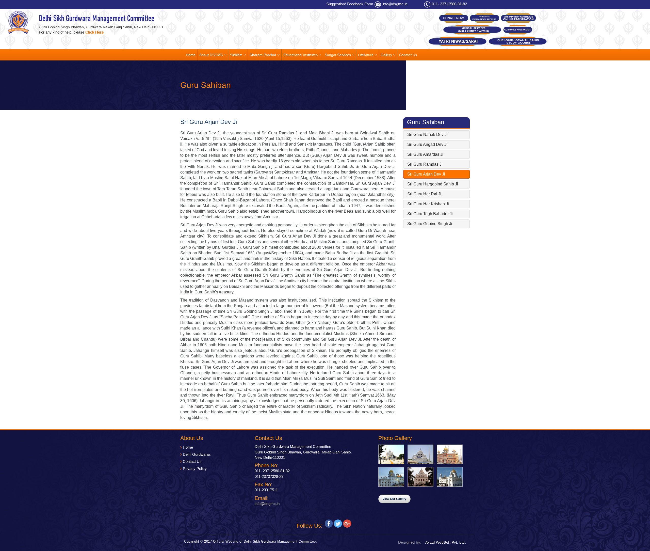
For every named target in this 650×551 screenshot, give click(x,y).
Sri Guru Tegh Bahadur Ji (430, 214)
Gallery (387, 55)
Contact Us (408, 55)
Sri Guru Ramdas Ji (425, 164)
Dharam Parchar (263, 55)
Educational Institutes (301, 55)
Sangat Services (338, 55)
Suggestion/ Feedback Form (349, 4)
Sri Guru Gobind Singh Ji (429, 224)
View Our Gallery (394, 499)
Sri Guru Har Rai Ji (424, 194)
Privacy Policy (195, 468)
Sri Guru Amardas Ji (425, 154)
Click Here (94, 32)
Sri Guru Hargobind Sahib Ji (432, 184)
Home (191, 55)
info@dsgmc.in (394, 4)
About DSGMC (211, 55)
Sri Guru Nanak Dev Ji (427, 134)
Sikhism (236, 55)
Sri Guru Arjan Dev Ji (426, 174)
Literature (366, 55)
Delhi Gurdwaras (197, 454)
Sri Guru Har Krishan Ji (428, 204)
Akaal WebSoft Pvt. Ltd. (445, 542)
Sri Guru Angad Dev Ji (427, 144)
